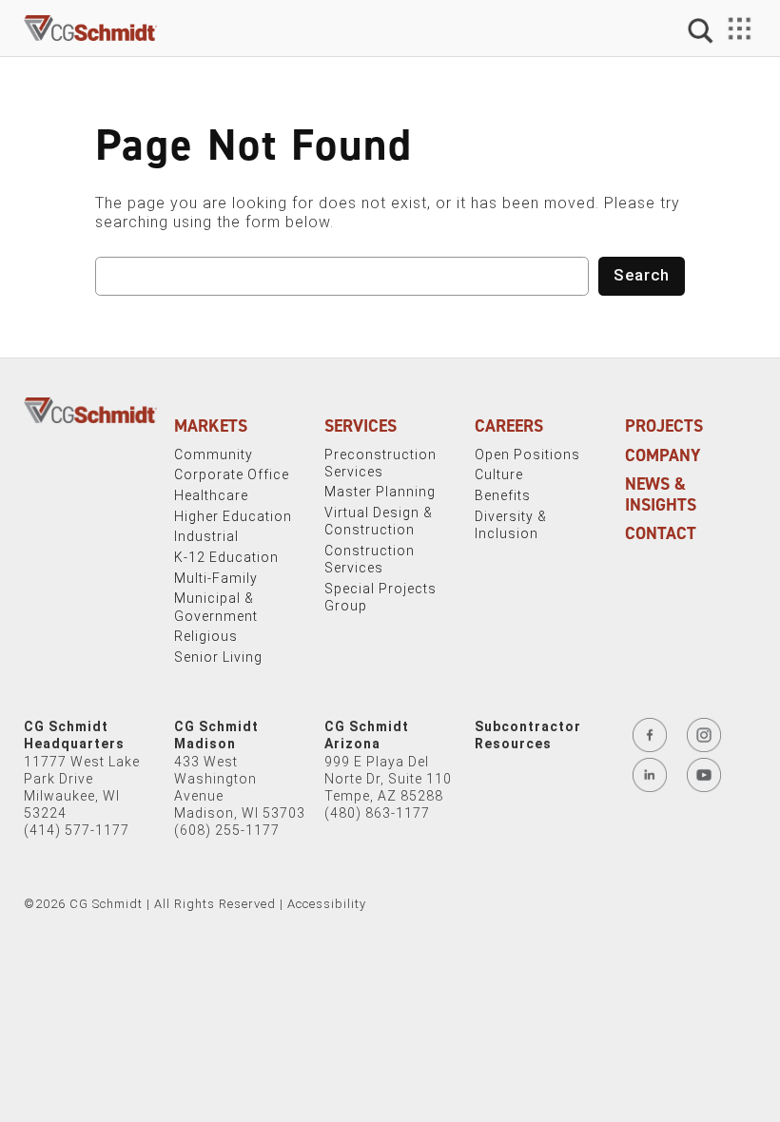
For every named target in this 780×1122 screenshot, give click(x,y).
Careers (509, 426)
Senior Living (218, 657)
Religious (206, 636)
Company (663, 455)
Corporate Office (231, 474)
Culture (499, 474)
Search (642, 274)
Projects (664, 426)
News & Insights (660, 494)
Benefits (503, 495)
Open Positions (527, 454)
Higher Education (233, 516)
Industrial (206, 536)
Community (213, 454)
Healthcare (211, 495)
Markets (210, 426)
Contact (660, 533)
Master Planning (380, 491)
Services (360, 426)
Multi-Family (216, 578)
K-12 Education (226, 557)
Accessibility (326, 904)
